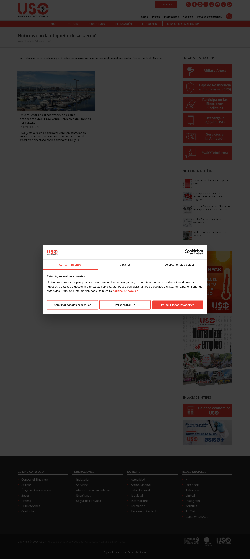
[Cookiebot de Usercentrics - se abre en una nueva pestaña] (187, 252)
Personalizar (123, 304)
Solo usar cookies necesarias (72, 304)
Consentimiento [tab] (70, 264)
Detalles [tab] (125, 264)
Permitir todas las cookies (177, 304)
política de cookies (125, 290)
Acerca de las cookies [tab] (180, 264)
